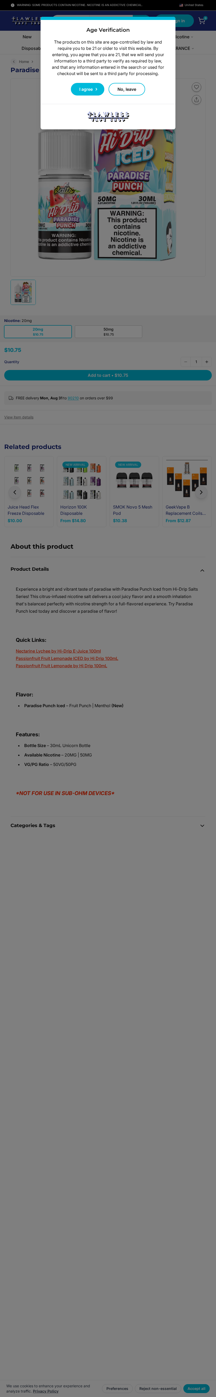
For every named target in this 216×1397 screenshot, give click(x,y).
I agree (86, 89)
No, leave (126, 89)
